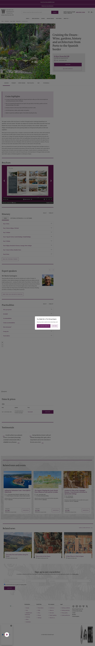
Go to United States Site (43, 325)
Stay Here (54, 325)
